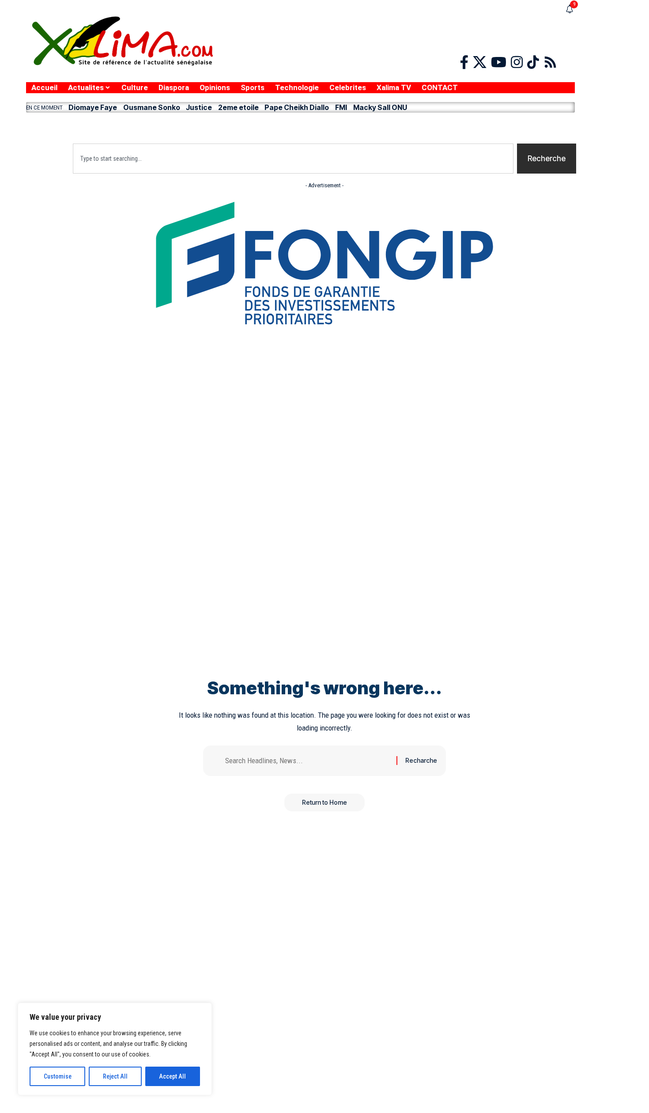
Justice (199, 107)
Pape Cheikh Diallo (296, 107)
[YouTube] (499, 62)
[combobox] (293, 159)
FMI (341, 107)
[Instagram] (517, 62)
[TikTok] (533, 62)
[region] (115, 1049)
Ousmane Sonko (151, 107)
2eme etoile (238, 107)
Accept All (172, 1076)
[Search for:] (307, 761)
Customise (58, 1076)
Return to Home (324, 802)
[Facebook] (464, 62)
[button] (300, 125)
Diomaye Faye (92, 107)
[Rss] (550, 62)
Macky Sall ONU (380, 107)
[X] (480, 62)
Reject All (115, 1076)
